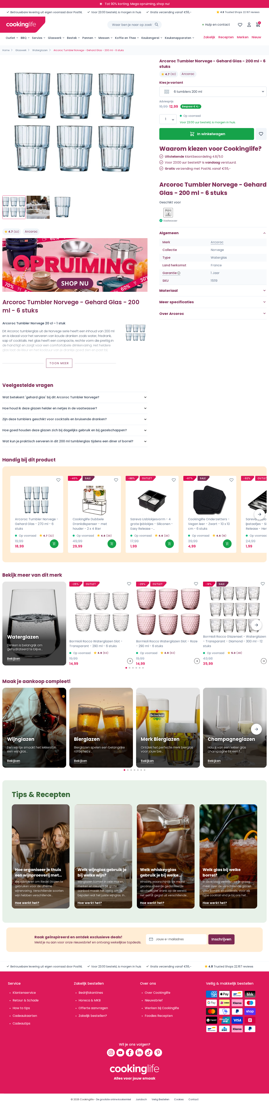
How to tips (21, 1008)
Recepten (226, 37)
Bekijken (13, 659)
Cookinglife (87, 1099)
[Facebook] (130, 1052)
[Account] (249, 25)
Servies (37, 38)
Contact (193, 1099)
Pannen (87, 38)
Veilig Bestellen (160, 1099)
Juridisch (141, 1099)
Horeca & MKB (90, 1000)
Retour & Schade (26, 1000)
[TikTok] (149, 1052)
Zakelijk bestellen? (93, 1015)
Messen (103, 38)
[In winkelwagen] (54, 543)
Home (5, 50)
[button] (259, 514)
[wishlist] (240, 25)
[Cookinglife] (21, 25)
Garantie (169, 273)
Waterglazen (40, 50)
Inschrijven (221, 939)
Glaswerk (54, 38)
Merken (243, 37)
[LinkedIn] (139, 1052)
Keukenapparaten (178, 38)
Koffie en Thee (125, 38)
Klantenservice (24, 992)
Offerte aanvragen (93, 1008)
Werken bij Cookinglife (162, 1008)
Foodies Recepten (159, 1015)
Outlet (10, 38)
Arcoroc (31, 231)
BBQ (24, 38)
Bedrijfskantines (91, 992)
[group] (74, 123)
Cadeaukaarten (25, 1015)
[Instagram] (111, 1052)
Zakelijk (209, 37)
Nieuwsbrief (154, 1000)
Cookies (179, 1099)
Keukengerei (150, 38)
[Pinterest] (158, 1052)
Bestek (72, 38)
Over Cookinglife (157, 992)
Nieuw (256, 37)
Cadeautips (21, 1023)
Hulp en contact (217, 24)
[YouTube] (120, 1052)
